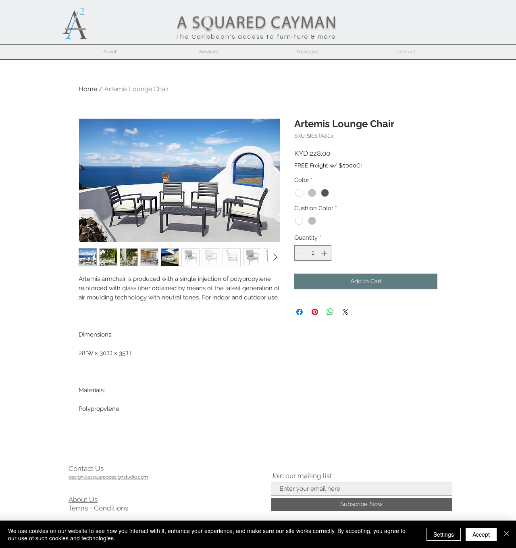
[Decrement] (300, 253)
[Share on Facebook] (299, 312)
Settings (443, 534)
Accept (481, 534)
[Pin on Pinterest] (315, 312)
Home (88, 89)
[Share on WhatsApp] (330, 312)
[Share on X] (345, 312)
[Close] (506, 534)
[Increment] (325, 253)
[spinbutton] (313, 253)
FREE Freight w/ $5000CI (328, 165)
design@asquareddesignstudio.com (108, 477)
